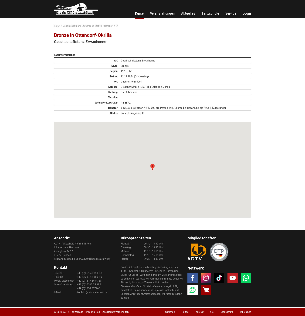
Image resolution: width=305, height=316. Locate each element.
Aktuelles (188, 13)
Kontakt (200, 311)
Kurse (139, 13)
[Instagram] (206, 279)
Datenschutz (227, 311)
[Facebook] (192, 279)
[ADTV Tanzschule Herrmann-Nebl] (76, 9)
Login (247, 13)
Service (230, 13)
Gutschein (170, 311)
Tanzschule (210, 13)
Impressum (245, 311)
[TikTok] (219, 279)
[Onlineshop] (206, 291)
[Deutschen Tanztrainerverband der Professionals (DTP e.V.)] (219, 252)
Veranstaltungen (162, 13)
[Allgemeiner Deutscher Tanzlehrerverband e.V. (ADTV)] (197, 252)
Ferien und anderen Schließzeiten (139, 286)
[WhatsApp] (246, 279)
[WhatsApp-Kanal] (192, 291)
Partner (185, 311)
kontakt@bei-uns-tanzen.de (92, 292)
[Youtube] (232, 279)
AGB (212, 311)
